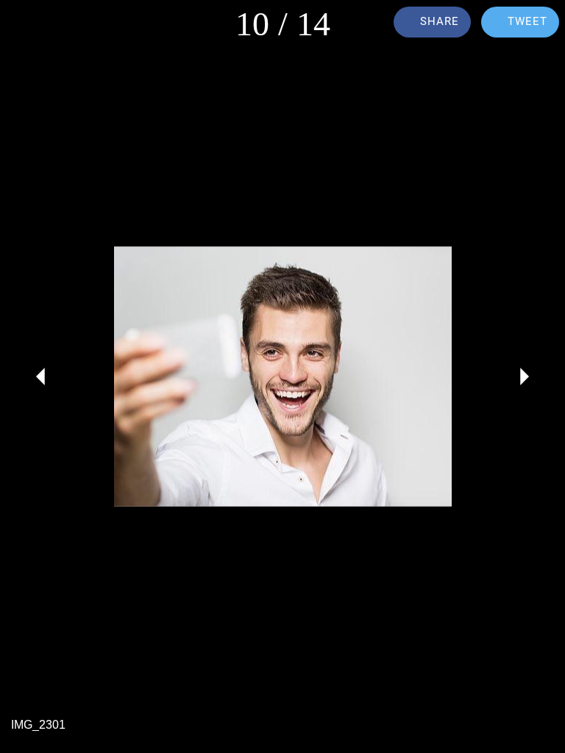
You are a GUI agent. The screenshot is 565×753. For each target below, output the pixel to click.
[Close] (23, 23)
